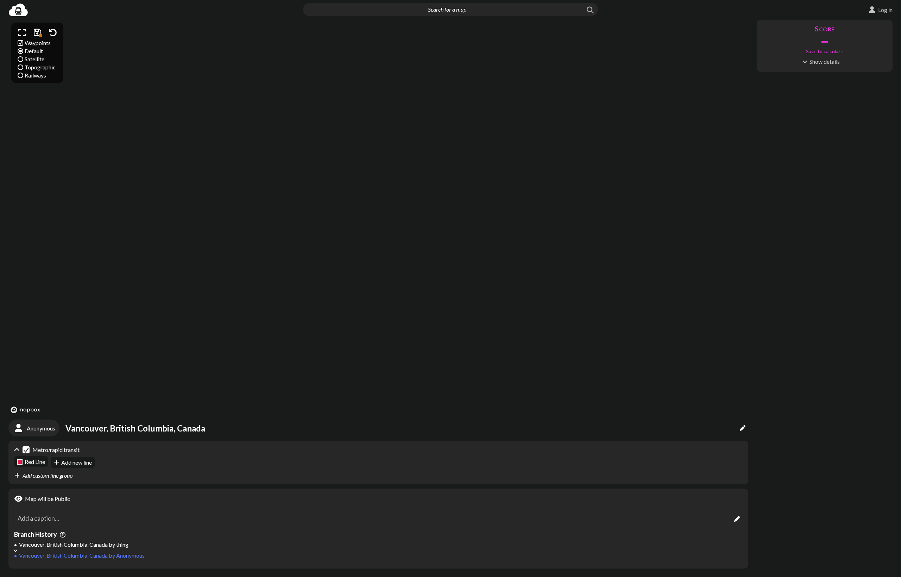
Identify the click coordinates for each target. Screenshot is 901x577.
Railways (35, 75)
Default (34, 51)
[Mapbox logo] (25, 410)
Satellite (34, 59)
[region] (378, 217)
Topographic (40, 67)
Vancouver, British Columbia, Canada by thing (73, 544)
